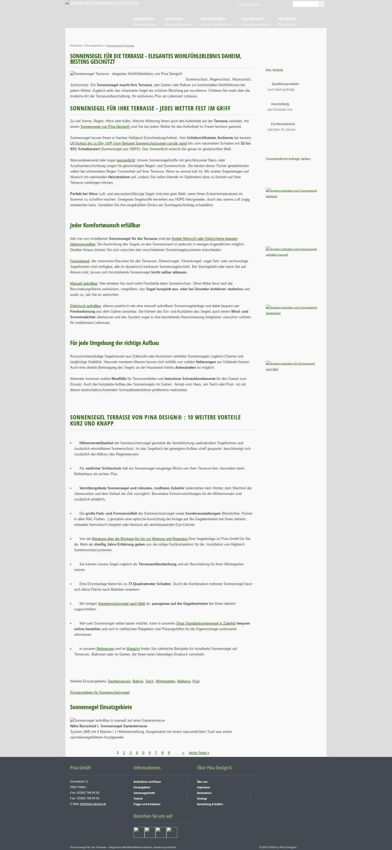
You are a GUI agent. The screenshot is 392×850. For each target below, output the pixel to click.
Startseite (76, 45)
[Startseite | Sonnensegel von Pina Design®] (102, 3)
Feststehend (79, 261)
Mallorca (183, 681)
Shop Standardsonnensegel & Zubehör (206, 623)
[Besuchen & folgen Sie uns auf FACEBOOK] (139, 836)
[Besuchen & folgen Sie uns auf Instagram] (160, 836)
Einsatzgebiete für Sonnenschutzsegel (100, 692)
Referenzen (105, 649)
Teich (149, 681)
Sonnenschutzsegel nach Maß (121, 604)
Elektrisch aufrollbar (85, 306)
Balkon (138, 681)
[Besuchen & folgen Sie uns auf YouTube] (171, 836)
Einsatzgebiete (94, 45)
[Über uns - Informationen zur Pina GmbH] (272, 4)
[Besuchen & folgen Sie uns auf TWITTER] (150, 836)
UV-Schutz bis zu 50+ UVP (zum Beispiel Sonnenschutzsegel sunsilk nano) (128, 143)
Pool (196, 681)
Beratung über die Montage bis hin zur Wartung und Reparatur (140, 539)
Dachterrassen (119, 681)
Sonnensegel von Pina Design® (106, 127)
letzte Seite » (199, 753)
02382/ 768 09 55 (250, 4)
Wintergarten (165, 681)
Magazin (133, 649)
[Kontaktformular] (280, 4)
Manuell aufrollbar (83, 283)
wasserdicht (126, 160)
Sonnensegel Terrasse (120, 45)
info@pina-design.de (93, 803)
